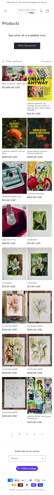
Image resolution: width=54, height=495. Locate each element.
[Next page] (42, 434)
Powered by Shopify (37, 490)
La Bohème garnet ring (11, 196)
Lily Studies (32, 240)
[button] (5, 11)
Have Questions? (27, 46)
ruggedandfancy (22, 490)
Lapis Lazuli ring (8, 240)
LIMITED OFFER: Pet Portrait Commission (39, 417)
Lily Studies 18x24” (10, 326)
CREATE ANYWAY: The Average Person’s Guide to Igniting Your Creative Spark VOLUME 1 (39, 107)
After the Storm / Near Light (14, 84)
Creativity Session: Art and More (13, 152)
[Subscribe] (42, 458)
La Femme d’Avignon (35, 194)
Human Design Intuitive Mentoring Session (37, 152)
